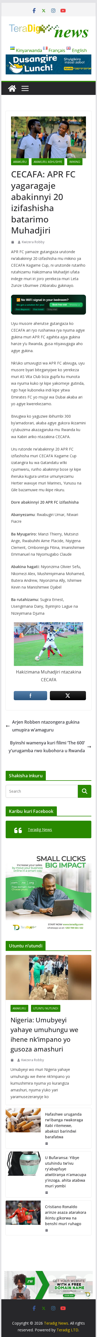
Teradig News (40, 829)
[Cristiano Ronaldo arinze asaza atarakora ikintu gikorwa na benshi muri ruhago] (23, 1218)
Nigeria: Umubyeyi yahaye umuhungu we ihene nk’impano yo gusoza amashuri (44, 1034)
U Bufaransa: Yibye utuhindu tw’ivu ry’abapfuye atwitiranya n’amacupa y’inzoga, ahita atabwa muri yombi (65, 1171)
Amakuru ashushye (48, 162)
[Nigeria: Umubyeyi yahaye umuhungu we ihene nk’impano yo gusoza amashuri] (48, 977)
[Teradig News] (12, 88)
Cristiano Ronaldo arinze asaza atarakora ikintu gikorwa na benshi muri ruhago (65, 1215)
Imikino (74, 162)
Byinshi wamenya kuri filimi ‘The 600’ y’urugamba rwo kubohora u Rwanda (47, 747)
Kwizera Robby (33, 242)
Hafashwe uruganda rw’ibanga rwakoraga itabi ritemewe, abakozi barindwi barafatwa (64, 1125)
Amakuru (20, 162)
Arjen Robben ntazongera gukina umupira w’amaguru (45, 726)
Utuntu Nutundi (45, 1008)
